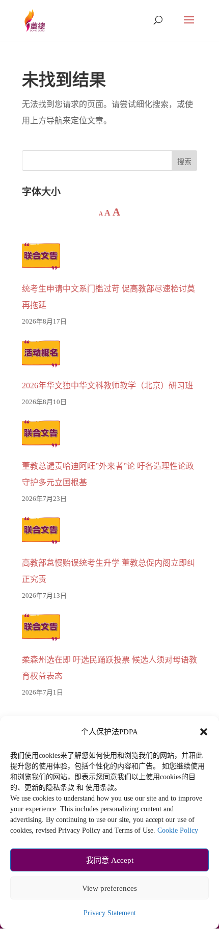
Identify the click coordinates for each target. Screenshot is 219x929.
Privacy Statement (110, 913)
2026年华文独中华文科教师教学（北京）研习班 (107, 385)
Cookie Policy (177, 830)
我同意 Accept (109, 860)
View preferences (109, 888)
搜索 (184, 162)
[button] (204, 732)
